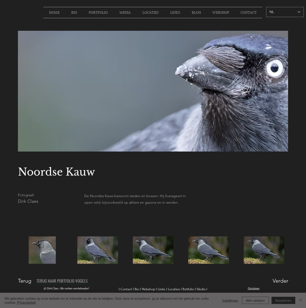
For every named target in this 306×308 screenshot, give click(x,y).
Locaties (174, 289)
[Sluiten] (300, 300)
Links (162, 289)
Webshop (149, 289)
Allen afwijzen (255, 300)
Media (201, 289)
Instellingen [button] (230, 300)
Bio (137, 289)
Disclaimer (254, 288)
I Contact (126, 289)
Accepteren (283, 300)
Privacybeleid (26, 302)
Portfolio (189, 289)
